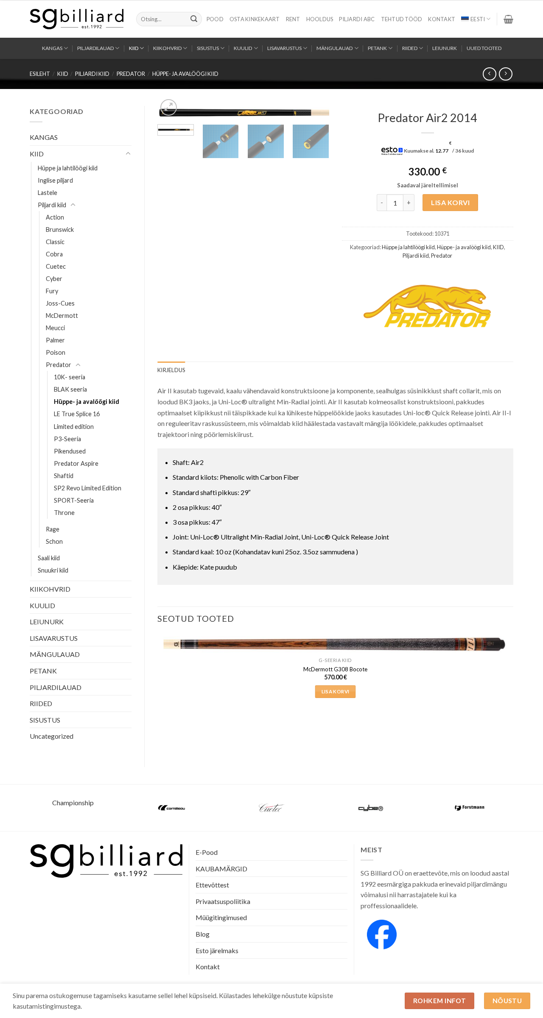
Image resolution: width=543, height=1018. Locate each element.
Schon (54, 541)
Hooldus (319, 19)
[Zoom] (168, 107)
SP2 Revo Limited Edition (87, 488)
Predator (131, 73)
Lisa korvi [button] (335, 691)
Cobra (54, 254)
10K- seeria (69, 377)
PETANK (377, 48)
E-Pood (207, 852)
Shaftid (63, 475)
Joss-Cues (60, 303)
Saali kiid (49, 558)
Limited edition (74, 426)
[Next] (314, 119)
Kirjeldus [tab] (171, 370)
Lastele (47, 192)
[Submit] (194, 19)
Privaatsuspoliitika (223, 901)
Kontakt (441, 19)
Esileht (40, 73)
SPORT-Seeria (74, 500)
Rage (52, 529)
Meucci (55, 327)
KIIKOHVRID (167, 48)
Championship (73, 802)
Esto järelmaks (217, 950)
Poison (55, 352)
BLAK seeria (70, 389)
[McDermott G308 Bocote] (335, 644)
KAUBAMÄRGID (221, 869)
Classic (55, 241)
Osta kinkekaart (255, 19)
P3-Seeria (67, 438)
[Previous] (171, 119)
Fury (52, 291)
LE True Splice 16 (77, 413)
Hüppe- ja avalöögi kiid (185, 73)
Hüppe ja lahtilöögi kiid (68, 168)
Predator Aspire (76, 463)
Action (55, 217)
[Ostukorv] (508, 19)
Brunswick (60, 229)
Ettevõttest (212, 885)
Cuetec (56, 266)
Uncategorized (51, 736)
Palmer (55, 340)
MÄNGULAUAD (334, 48)
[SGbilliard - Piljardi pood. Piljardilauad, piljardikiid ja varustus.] (76, 19)
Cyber (54, 278)
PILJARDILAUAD (95, 48)
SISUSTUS (208, 48)
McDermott (62, 315)
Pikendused (70, 451)
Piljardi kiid (92, 73)
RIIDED (409, 48)
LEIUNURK (444, 48)
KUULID (243, 48)
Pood (215, 19)
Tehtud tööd (402, 19)
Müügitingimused (221, 917)
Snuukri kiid (53, 570)
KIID (133, 48)
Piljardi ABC (357, 19)
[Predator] (427, 306)
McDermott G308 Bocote (335, 669)
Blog (203, 934)
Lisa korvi (450, 202)
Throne (64, 512)
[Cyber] (370, 807)
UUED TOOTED (484, 48)
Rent (293, 19)
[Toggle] (128, 154)
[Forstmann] (470, 807)
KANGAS (52, 48)
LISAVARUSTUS (284, 48)
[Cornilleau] (172, 807)
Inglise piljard (55, 180)
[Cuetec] (271, 807)
